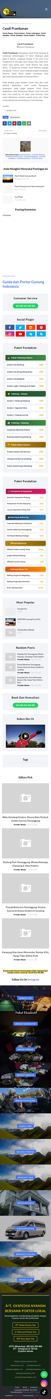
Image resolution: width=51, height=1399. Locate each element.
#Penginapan (25, 1203)
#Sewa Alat (25, 1280)
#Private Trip (25, 1177)
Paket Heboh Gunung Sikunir (25, 176)
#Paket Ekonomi (25, 1100)
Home (17, 1387)
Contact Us (33, 1387)
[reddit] (30, 327)
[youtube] (20, 334)
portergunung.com (34, 1365)
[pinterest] (41, 327)
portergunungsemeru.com (35, 1369)
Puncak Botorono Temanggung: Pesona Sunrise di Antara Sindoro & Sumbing (30, 667)
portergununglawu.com (14, 1369)
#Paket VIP (25, 998)
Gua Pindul (19, 197)
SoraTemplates (18, 1395)
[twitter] (20, 327)
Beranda (5, 23)
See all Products (9, 276)
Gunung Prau (22, 609)
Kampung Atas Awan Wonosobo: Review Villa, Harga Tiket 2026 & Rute (29, 680)
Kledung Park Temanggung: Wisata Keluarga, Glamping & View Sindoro (30, 655)
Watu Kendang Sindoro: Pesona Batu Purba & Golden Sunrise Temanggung (25, 819)
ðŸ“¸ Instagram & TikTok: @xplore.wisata (25, 1350)
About (25, 1387)
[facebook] (9, 327)
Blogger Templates (39, 1395)
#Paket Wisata (25, 1075)
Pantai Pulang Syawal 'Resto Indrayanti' (29, 186)
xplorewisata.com (17, 1365)
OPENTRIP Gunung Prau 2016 (28, 619)
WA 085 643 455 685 (25, 306)
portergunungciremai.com (25, 1373)
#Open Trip (25, 1126)
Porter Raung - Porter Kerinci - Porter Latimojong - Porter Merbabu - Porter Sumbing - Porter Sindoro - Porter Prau (24, 34)
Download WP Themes (31, 1392)
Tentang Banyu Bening (25, 630)
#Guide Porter (25, 1152)
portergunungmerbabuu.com (25, 1377)
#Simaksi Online (25, 1254)
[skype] (30, 334)
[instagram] (9, 334)
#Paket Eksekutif (25, 1024)
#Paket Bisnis (25, 1049)
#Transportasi (25, 1228)
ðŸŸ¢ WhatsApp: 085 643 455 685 (25, 1346)
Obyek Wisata (14, 23)
